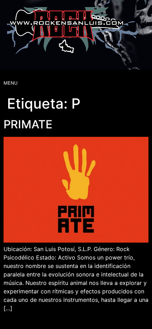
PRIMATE (28, 124)
